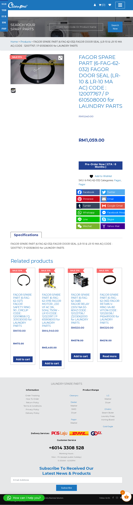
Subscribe (66, 488)
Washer (73, 405)
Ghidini (107, 409)
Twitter (111, 192)
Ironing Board (107, 419)
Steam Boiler (108, 412)
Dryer (74, 412)
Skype (110, 219)
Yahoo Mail (113, 226)
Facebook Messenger (116, 212)
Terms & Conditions (33, 406)
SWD (73, 409)
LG (108, 395)
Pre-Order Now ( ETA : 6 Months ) (100, 165)
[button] (24, 498)
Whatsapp (89, 212)
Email (110, 199)
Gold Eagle (108, 426)
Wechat (87, 226)
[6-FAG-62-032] (13, 90)
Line (85, 219)
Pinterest (88, 199)
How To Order (32, 399)
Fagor (117, 180)
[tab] (26, 235)
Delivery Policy (32, 413)
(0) (103, 4)
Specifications (26, 235)
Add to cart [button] (23, 359)
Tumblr (87, 205)
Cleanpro (74, 395)
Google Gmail (115, 205)
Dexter (74, 402)
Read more (110, 356)
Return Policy (32, 402)
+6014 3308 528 (66, 447)
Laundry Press (108, 416)
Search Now (115, 27)
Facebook (88, 192)
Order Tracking (32, 395)
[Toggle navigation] (120, 5)
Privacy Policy (32, 409)
